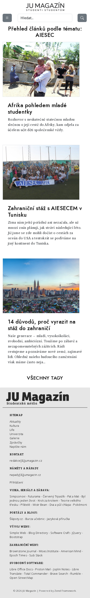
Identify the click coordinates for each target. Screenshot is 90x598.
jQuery (76, 533)
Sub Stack (35, 555)
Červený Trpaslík (54, 496)
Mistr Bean (40, 505)
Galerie (15, 438)
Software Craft (59, 533)
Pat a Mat (73, 496)
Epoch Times (18, 555)
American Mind (71, 551)
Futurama (34, 496)
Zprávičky (16, 442)
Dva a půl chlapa (60, 505)
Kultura (14, 426)
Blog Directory (38, 533)
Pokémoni (80, 505)
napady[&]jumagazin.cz (25, 475)
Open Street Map (21, 578)
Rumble (75, 574)
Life (12, 430)
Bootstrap (16, 537)
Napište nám (18, 447)
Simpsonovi (18, 496)
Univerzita (16, 434)
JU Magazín (29, 590)
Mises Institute (49, 551)
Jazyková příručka (58, 519)
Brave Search (59, 574)
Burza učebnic (35, 519)
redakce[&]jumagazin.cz (26, 461)
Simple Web (18, 533)
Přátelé (25, 505)
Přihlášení (16, 482)
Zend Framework (65, 590)
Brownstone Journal (23, 551)
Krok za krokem (48, 500)
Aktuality (15, 421)
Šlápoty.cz (16, 519)
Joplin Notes (61, 569)
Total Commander (36, 574)
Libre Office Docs (21, 569)
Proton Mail (43, 569)
